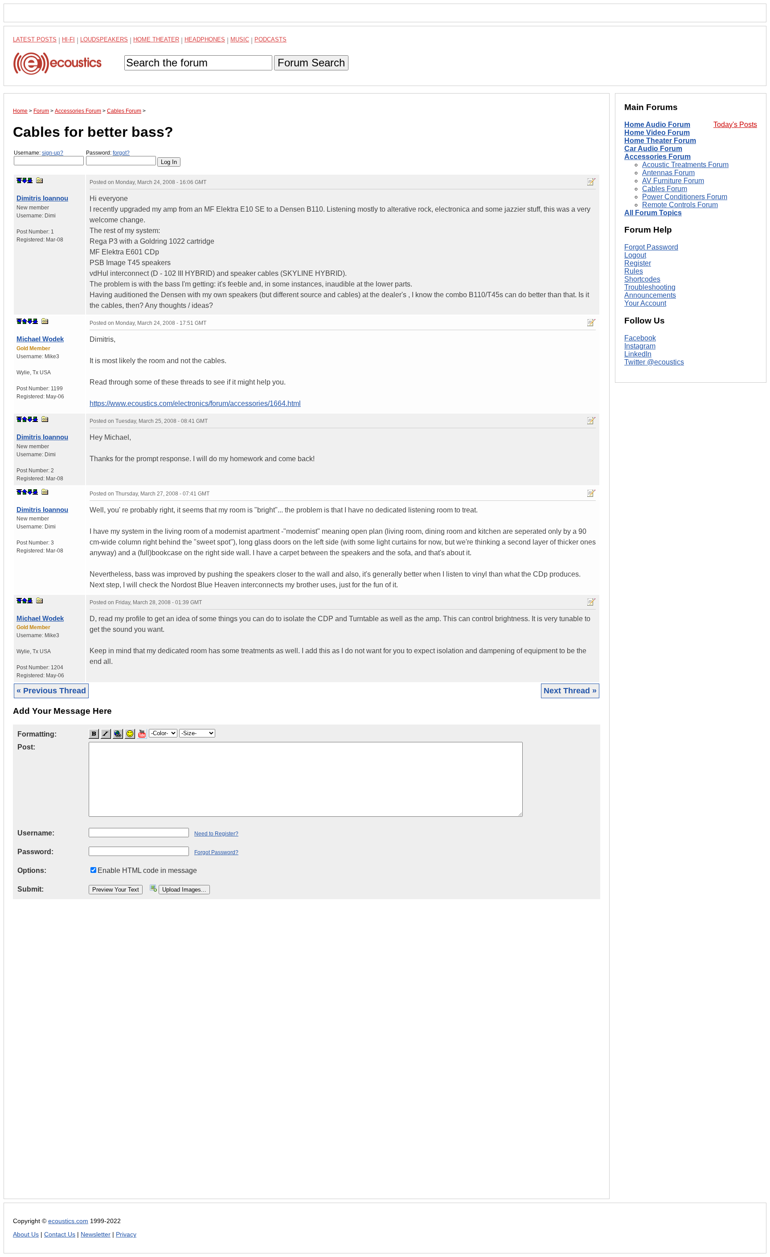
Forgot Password (651, 247)
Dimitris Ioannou (42, 198)
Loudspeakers (104, 39)
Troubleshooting (650, 287)
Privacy (126, 1234)
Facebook (640, 338)
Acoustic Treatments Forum (685, 164)
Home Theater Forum (660, 140)
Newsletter (96, 1234)
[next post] (24, 180)
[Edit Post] (591, 181)
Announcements (650, 295)
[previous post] (24, 321)
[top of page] (19, 180)
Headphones (204, 39)
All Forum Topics (653, 213)
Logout (635, 255)
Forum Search (311, 63)
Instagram (639, 346)
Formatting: (37, 734)
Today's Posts (735, 124)
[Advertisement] (280, 1056)
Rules (633, 271)
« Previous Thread (51, 690)
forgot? (121, 153)
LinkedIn (637, 354)
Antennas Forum (668, 172)
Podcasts (270, 39)
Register (637, 263)
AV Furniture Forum (673, 180)
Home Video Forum (657, 132)
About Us (26, 1234)
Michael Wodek (40, 339)
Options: (31, 870)
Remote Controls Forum (680, 205)
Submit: (30, 889)
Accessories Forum (657, 156)
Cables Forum (664, 188)
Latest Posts (35, 39)
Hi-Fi (68, 39)
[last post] (30, 180)
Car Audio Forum (653, 148)
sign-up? (52, 153)
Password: (108, 153)
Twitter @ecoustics (654, 362)
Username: (38, 153)
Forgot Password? (216, 852)
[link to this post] (39, 180)
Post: (26, 747)
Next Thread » (570, 690)
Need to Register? (216, 834)
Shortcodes (642, 279)
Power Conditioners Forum (684, 197)
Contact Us (59, 1234)
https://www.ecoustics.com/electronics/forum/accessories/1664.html (195, 403)
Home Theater (156, 39)
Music (239, 39)
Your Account (645, 303)
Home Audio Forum (657, 124)
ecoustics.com (68, 1221)
